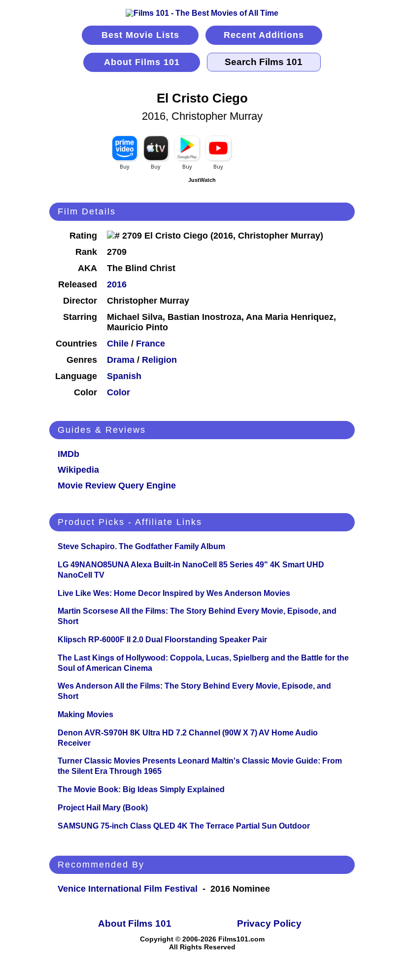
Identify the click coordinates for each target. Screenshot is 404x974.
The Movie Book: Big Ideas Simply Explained (141, 789)
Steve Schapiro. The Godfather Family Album (141, 546)
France (150, 343)
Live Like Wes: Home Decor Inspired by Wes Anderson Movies (174, 593)
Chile (118, 343)
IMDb (68, 454)
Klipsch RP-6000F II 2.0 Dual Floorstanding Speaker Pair (162, 639)
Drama (121, 360)
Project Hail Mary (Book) (103, 807)
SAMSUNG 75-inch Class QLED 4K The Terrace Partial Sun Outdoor (184, 826)
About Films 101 (142, 62)
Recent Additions (264, 35)
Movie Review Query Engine (117, 485)
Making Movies (85, 714)
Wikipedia (78, 470)
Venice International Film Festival (128, 889)
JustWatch (202, 180)
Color (118, 392)
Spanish (124, 376)
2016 (117, 284)
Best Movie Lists (140, 35)
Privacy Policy (269, 923)
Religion (159, 360)
